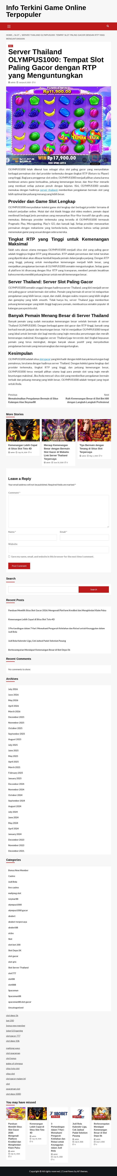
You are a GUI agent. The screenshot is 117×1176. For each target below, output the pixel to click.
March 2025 (14, 767)
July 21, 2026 (58, 1157)
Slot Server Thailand (18, 967)
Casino (11, 876)
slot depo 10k (13, 1040)
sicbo (11, 933)
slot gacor (45, 359)
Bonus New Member (18, 870)
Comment (14, 492)
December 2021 (16, 851)
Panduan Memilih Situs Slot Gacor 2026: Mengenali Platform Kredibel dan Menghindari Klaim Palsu (57, 610)
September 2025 (16, 733)
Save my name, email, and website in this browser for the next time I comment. (52, 556)
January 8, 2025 (25, 82)
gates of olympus (14, 1063)
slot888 (12, 984)
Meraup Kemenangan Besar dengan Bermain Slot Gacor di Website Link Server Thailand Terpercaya (57, 452)
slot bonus (11, 1058)
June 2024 (13, 817)
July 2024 (13, 812)
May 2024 (13, 823)
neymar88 (13, 899)
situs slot (10, 1073)
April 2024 (13, 828)
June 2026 (13, 694)
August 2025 (14, 739)
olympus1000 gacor (18, 910)
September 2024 (16, 800)
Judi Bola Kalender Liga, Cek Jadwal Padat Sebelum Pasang (37, 640)
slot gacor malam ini (16, 1078)
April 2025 (13, 761)
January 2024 (15, 834)
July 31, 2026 (15, 1154)
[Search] (108, 26)
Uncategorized (15, 1007)
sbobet (11, 916)
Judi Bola (12, 881)
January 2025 (15, 778)
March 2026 (14, 711)
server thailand (48, 189)
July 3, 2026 (100, 1142)
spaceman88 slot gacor (19, 1002)
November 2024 (16, 789)
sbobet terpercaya (17, 921)
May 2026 (13, 700)
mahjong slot (14, 893)
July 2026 (13, 689)
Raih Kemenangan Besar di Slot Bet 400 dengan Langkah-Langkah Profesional (87, 398)
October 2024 (15, 795)
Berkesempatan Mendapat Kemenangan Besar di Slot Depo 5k (39, 649)
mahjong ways (13, 1048)
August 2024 (14, 806)
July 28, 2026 (22, 452)
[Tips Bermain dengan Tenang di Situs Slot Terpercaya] (94, 430)
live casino (13, 887)
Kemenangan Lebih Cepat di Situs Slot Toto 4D (31, 619)
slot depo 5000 (13, 1093)
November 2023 (16, 845)
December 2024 (16, 784)
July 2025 (13, 745)
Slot (10, 46)
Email (63, 531)
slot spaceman (13, 1053)
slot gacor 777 (13, 1035)
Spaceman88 (14, 996)
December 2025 (16, 717)
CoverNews (68, 1171)
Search (11, 578)
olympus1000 (15, 904)
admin (13, 82)
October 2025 (15, 728)
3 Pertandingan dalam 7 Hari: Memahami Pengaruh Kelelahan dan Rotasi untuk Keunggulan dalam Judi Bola (56, 630)
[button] (9, 26)
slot (8, 1083)
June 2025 (13, 750)
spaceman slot (13, 1088)
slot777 (12, 973)
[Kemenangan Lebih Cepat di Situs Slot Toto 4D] (23, 430)
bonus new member (15, 1025)
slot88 (11, 979)
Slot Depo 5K (14, 950)
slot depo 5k (12, 1015)
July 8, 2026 (79, 1142)
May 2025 (13, 756)
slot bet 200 (14, 944)
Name (12, 531)
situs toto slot (13, 1068)
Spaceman (13, 990)
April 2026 (13, 706)
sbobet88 (13, 927)
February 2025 (15, 772)
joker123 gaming (14, 1030)
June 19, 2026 (58, 462)
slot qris (12, 962)
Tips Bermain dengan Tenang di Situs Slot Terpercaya (92, 448)
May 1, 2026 (93, 456)
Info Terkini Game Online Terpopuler (46, 11)
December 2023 (16, 839)
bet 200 (10, 1020)
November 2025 (16, 722)
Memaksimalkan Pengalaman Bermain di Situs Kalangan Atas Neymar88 (33, 398)
